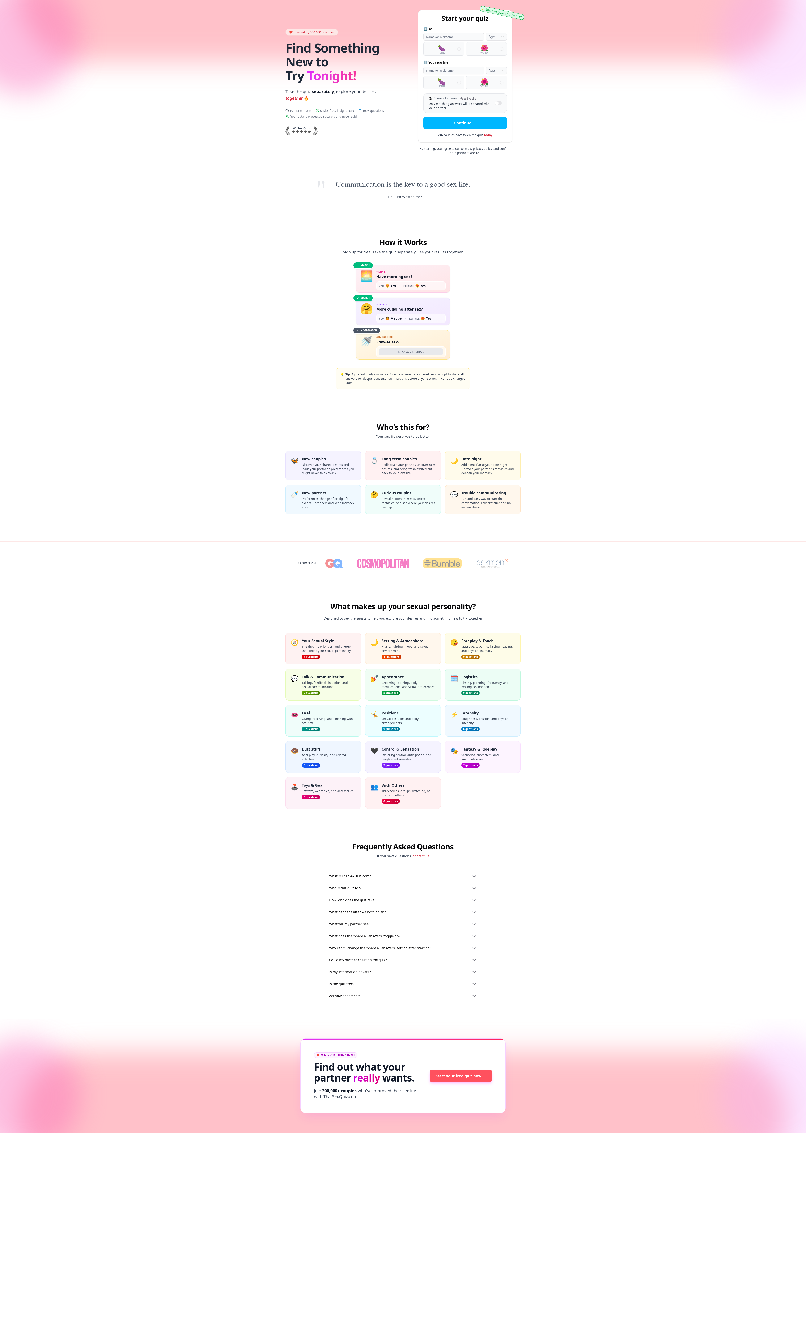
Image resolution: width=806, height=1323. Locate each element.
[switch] (498, 103)
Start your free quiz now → (461, 1075)
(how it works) (468, 98)
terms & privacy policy (476, 149)
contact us (421, 856)
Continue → (465, 122)
